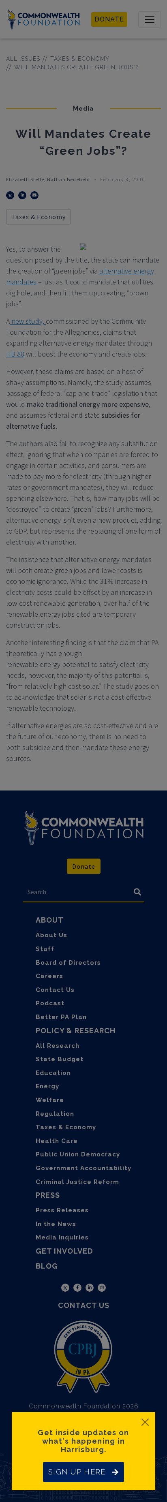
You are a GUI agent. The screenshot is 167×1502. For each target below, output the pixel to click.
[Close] (145, 1422)
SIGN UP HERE (76, 1472)
